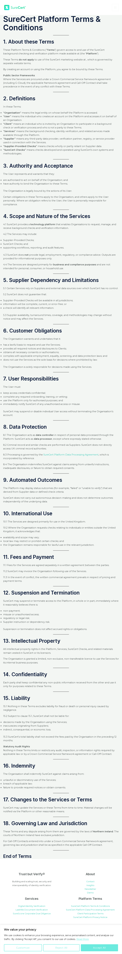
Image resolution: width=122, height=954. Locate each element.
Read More (82, 939)
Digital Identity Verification (31, 906)
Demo (90, 892)
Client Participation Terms (90, 913)
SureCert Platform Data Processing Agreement (70, 454)
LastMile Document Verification (32, 910)
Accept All (99, 947)
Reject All (61, 947)
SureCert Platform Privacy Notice (90, 917)
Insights (90, 885)
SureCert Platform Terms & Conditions (90, 906)
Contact (90, 881)
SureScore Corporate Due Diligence (32, 913)
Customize (23, 947)
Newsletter (90, 889)
